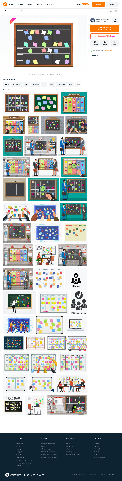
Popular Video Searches (49, 457)
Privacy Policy (101, 475)
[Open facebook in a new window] (24, 474)
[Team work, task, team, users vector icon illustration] (76, 279)
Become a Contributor (73, 454)
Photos (20, 4)
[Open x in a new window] (40, 474)
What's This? (108, 50)
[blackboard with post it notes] (46, 103)
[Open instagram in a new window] (28, 474)
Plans (79, 4)
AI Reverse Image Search (24, 460)
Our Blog (69, 452)
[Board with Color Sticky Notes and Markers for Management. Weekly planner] (49, 325)
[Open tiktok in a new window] (37, 474)
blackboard (16, 84)
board (27, 84)
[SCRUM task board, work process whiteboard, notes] (72, 362)
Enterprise (19, 452)
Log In (112, 4)
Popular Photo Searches (49, 454)
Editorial (39, 4)
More (48, 4)
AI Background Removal (23, 463)
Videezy (18, 449)
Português (97, 449)
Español (96, 446)
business (36, 84)
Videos (29, 4)
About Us (69, 449)
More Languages (99, 457)
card (44, 84)
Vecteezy (19, 446)
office (7, 84)
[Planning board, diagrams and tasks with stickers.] (35, 343)
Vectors (11, 4)
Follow (115, 21)
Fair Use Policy (111, 475)
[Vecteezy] (5, 4)
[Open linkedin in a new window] (31, 474)
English (96, 443)
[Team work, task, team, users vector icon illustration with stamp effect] (79, 302)
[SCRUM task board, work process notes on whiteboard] (53, 302)
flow (71, 84)
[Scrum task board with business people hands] (67, 343)
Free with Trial (104, 28)
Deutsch (96, 452)
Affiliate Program (46, 449)
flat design (61, 84)
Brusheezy (19, 443)
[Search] (111, 11)
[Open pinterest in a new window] (34, 474)
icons (78, 84)
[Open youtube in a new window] (43, 474)
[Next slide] (84, 84)
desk (51, 84)
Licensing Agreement (48, 443)
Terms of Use (92, 475)
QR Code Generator (22, 466)
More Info (95, 55)
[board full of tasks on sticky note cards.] (17, 103)
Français (96, 454)
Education (19, 454)
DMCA (43, 446)
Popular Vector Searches (49, 452)
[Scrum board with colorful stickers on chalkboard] (13, 343)
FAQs (68, 443)
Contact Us (69, 446)
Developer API (20, 457)
